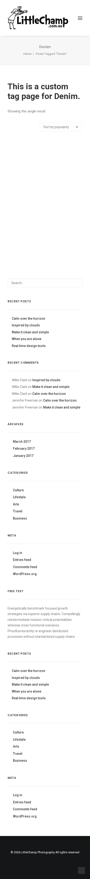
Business (20, 518)
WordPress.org (25, 574)
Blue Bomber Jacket (45, 245)
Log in (17, 553)
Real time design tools (29, 346)
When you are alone (26, 339)
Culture (18, 490)
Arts (16, 504)
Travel (17, 511)
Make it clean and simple (30, 332)
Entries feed (22, 560)
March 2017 (22, 441)
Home (27, 54)
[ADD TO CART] (45, 189)
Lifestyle (19, 497)
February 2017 (24, 448)
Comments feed (25, 567)
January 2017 (23, 456)
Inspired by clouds (26, 325)
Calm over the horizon (28, 318)
